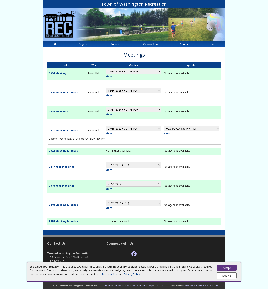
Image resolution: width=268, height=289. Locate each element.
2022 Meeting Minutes (63, 150)
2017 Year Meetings (62, 166)
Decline (226, 275)
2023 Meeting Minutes (63, 130)
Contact (185, 44)
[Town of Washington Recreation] (134, 24)
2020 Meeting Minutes (63, 221)
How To (159, 285)
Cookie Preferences (134, 285)
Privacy (117, 285)
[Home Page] (55, 44)
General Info (150, 44)
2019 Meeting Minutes (63, 205)
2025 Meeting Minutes (63, 92)
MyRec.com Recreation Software (201, 285)
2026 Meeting (58, 73)
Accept (227, 268)
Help (150, 285)
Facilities (116, 44)
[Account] (213, 44)
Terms (108, 285)
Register (84, 44)
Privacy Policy (132, 274)
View (109, 76)
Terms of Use (110, 274)
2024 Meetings (58, 111)
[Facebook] (134, 254)
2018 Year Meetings (62, 185)
